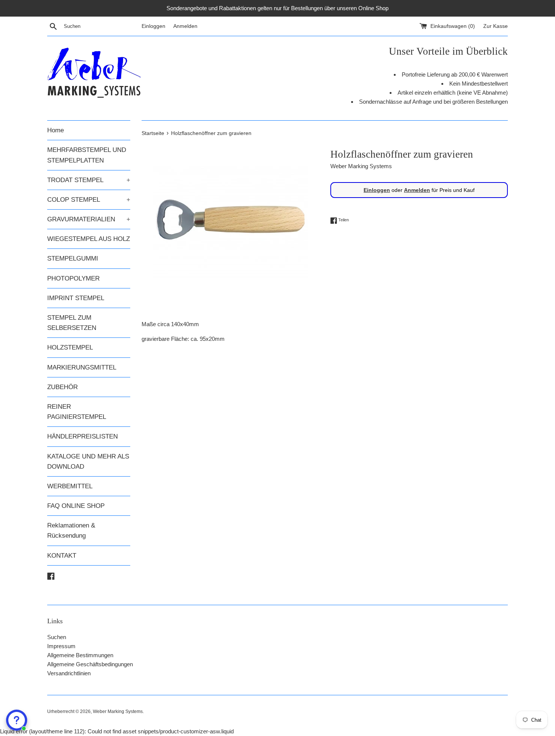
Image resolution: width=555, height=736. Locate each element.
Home (55, 130)
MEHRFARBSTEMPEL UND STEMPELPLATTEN (86, 155)
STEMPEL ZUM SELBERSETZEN (71, 322)
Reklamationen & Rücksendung (71, 530)
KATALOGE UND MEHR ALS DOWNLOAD (88, 461)
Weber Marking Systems (118, 711)
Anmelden (185, 26)
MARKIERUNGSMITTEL (81, 367)
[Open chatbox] (16, 720)
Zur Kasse (495, 26)
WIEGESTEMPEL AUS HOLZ (88, 238)
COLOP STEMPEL (88, 199)
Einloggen (153, 26)
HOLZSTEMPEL (70, 347)
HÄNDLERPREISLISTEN (82, 436)
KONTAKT (61, 555)
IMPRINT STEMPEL (75, 298)
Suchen (56, 637)
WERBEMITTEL (69, 486)
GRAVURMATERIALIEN (88, 219)
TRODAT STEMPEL (88, 180)
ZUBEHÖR (62, 387)
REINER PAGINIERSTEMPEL (76, 411)
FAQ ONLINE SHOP (76, 505)
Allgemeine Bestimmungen (80, 655)
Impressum (61, 646)
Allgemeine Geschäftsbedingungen (90, 664)
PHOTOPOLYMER (73, 278)
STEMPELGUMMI (72, 258)
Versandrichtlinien (69, 673)
